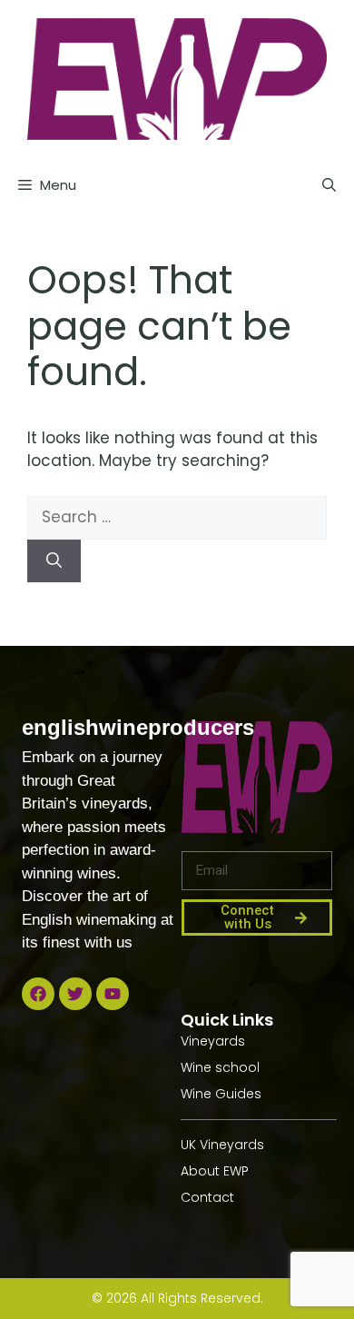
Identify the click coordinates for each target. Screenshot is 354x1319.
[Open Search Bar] (329, 185)
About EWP (215, 1171)
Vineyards (213, 1041)
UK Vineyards (222, 1145)
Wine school (220, 1067)
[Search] (54, 561)
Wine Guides (221, 1094)
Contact (207, 1197)
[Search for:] (177, 517)
